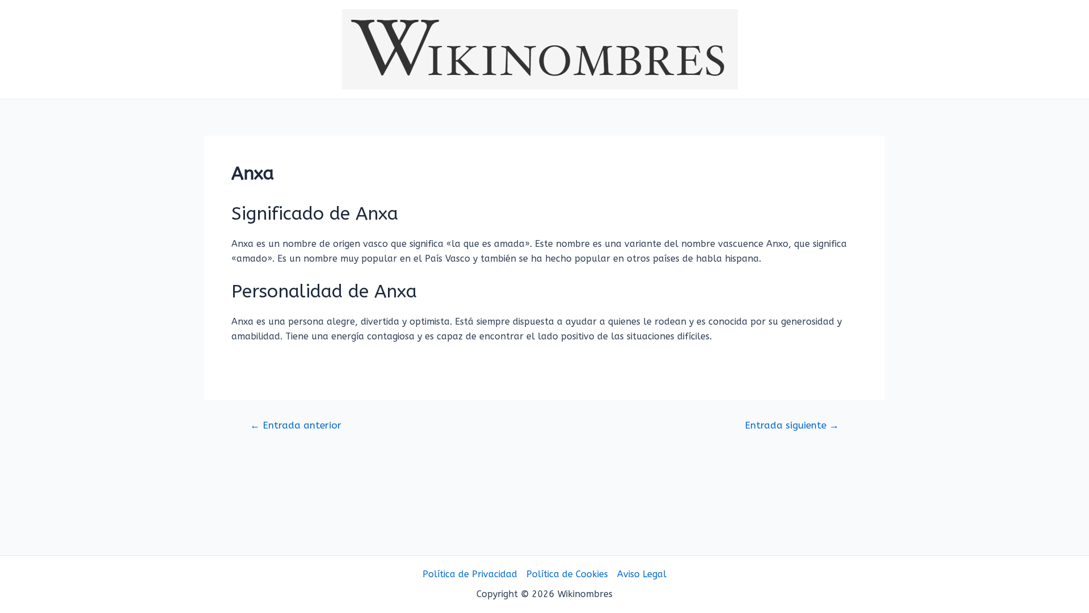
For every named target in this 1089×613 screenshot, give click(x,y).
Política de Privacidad (470, 574)
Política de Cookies (567, 574)
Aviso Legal (641, 574)
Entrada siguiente (792, 425)
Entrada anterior (295, 425)
